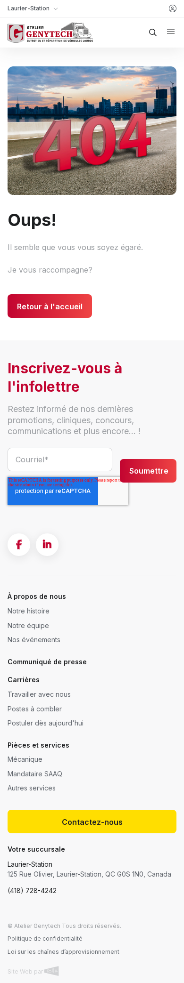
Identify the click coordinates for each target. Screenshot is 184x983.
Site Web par (26, 971)
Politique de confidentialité (45, 938)
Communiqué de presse (47, 662)
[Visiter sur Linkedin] (47, 544)
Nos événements (34, 640)
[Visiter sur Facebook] (19, 544)
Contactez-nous (92, 822)
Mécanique (25, 759)
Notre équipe (28, 625)
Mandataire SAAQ (35, 774)
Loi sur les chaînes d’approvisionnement (63, 951)
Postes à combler (35, 709)
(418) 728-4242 (32, 890)
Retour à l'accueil (50, 306)
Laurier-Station (30, 864)
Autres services (32, 788)
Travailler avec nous (39, 694)
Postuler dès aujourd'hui (46, 723)
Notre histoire (29, 611)
